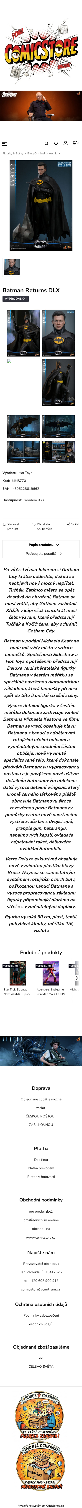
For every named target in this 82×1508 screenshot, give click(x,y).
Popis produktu (41, 544)
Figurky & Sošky (13, 153)
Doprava (41, 1088)
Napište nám (41, 1252)
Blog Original (36, 153)
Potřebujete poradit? (41, 553)
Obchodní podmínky (41, 1200)
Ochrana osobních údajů (41, 1304)
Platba (41, 1148)
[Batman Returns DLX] (41, 205)
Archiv (53, 153)
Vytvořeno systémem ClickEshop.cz (41, 1506)
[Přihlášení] (65, 143)
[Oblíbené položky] (56, 143)
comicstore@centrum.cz (40, 1289)
